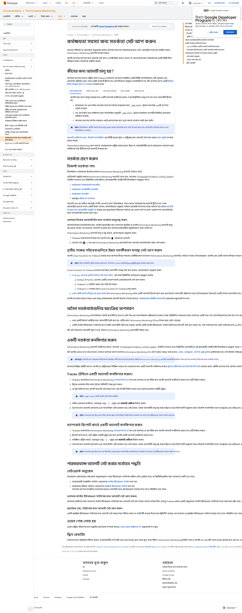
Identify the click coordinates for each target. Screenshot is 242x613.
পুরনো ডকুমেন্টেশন (169, 587)
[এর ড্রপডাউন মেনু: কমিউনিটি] (93, 3)
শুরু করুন (230, 32)
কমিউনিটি (86, 3)
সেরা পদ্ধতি (161, 137)
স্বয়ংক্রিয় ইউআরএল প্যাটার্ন (115, 486)
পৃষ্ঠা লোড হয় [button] (139, 91)
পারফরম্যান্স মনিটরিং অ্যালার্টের (152, 298)
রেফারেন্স (74, 16)
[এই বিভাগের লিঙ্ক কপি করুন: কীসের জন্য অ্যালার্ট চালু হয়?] (116, 71)
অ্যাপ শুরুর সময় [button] (75, 91)
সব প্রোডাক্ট (94, 597)
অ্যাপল (197, 352)
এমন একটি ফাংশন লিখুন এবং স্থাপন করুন (89, 293)
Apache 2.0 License (159, 547)
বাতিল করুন (213, 32)
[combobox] (166, 3)
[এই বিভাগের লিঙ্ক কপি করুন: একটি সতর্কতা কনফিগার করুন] (119, 340)
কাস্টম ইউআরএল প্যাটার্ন (119, 481)
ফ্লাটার (207, 352)
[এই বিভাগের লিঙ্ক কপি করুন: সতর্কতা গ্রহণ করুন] (100, 159)
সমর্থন (101, 3)
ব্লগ (209, 3)
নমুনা (84, 16)
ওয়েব (180, 352)
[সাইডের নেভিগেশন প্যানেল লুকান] (30, 608)
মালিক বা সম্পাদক (87, 198)
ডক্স (73, 3)
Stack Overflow (168, 571)
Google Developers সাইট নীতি (205, 547)
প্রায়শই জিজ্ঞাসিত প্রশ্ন (169, 583)
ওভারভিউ (6, 16)
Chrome (46, 597)
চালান (45, 3)
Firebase (70, 35)
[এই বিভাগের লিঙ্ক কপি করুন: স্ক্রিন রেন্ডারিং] (87, 534)
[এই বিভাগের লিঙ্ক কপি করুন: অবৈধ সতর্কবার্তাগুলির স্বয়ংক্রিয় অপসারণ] (136, 308)
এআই (30, 16)
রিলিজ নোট (166, 579)
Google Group (168, 575)
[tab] (75, 91)
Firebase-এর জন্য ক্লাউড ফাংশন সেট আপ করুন (92, 275)
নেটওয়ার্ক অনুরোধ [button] (109, 91)
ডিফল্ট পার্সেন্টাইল (96, 137)
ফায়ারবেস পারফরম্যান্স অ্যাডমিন (86, 185)
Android (34, 597)
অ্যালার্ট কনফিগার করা (76, 137)
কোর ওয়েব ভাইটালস (129, 527)
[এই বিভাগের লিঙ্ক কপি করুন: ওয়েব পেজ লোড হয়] (98, 521)
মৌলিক (17, 16)
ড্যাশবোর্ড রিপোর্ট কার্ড (190, 366)
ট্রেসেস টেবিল (172, 366)
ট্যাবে (119, 380)
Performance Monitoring (40, 11)
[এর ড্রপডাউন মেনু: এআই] (36, 16)
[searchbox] (17, 24)
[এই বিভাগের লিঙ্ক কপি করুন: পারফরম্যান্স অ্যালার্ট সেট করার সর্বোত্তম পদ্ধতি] (143, 464)
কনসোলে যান (220, 3)
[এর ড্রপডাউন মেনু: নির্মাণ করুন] (38, 3)
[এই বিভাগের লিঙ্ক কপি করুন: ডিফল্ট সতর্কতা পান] (97, 166)
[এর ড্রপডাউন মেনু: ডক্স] (78, 3)
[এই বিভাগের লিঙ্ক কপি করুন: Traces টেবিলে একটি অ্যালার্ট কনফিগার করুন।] (135, 374)
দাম (66, 3)
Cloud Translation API (108, 26)
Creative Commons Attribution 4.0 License (111, 547)
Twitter (85, 575)
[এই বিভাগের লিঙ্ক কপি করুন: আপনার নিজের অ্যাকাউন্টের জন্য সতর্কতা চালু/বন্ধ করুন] (129, 220)
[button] (15, 43)
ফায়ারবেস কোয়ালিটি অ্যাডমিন (85, 189)
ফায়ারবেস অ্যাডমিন (80, 194)
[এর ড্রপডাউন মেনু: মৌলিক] (23, 16)
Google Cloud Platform (75, 597)
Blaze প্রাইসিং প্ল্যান (133, 263)
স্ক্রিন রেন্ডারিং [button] (125, 91)
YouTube (86, 579)
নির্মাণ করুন (30, 3)
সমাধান (58, 3)
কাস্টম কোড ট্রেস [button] (92, 91)
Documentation (12, 11)
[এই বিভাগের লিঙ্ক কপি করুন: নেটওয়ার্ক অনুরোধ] (95, 471)
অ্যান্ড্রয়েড (188, 352)
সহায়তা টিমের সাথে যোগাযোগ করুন (174, 567)
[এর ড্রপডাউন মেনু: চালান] (50, 3)
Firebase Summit (89, 571)
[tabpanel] (121, 115)
